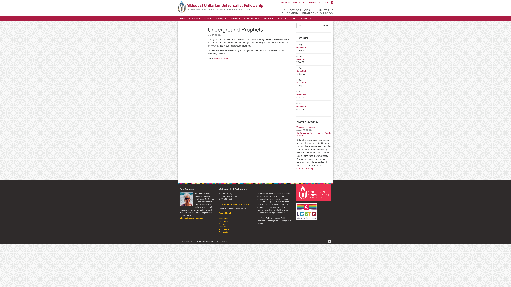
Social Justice (251, 19)
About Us (194, 19)
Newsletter (223, 219)
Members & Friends (299, 19)
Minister (222, 216)
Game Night (301, 47)
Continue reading (304, 169)
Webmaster (224, 232)
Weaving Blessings (306, 127)
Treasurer (223, 227)
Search (296, 2)
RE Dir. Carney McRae (306, 133)
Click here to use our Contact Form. (235, 205)
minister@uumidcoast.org (191, 218)
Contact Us (314, 2)
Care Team (223, 221)
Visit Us (267, 19)
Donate (280, 19)
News (207, 19)
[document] (255, 100)
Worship (219, 19)
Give (305, 2)
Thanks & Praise (221, 58)
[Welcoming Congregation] (307, 210)
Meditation (301, 59)
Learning (234, 19)
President (223, 224)
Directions (285, 2)
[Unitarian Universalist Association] (314, 192)
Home (182, 19)
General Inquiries (226, 213)
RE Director (224, 229)
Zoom (325, 2)
